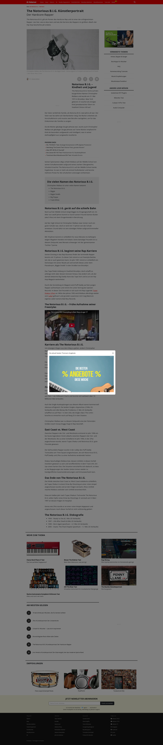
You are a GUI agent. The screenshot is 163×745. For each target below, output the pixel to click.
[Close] (113, 353)
